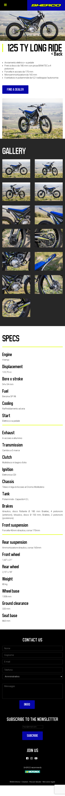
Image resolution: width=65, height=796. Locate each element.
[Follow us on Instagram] (31, 758)
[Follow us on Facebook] (27, 758)
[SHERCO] (46, 5)
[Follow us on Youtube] (36, 758)
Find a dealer (15, 89)
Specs (10, 338)
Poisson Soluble (35, 782)
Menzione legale (49, 782)
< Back (57, 54)
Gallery (14, 151)
